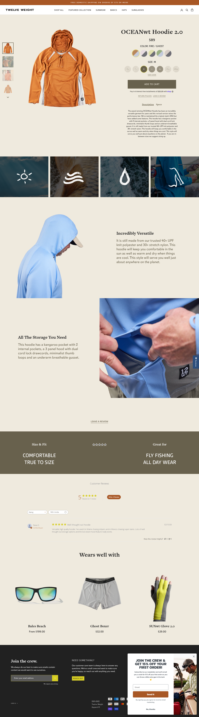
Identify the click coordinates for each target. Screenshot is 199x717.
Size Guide (152, 75)
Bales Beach (37, 626)
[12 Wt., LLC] (20, 10)
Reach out (78, 678)
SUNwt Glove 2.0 (162, 626)
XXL (168, 69)
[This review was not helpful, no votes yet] (169, 539)
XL (160, 69)
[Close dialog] (194, 656)
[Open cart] (192, 10)
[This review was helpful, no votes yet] (165, 539)
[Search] (187, 10)
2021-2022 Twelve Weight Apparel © (97, 704)
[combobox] (37, 512)
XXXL (176, 69)
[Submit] (55, 678)
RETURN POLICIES (145, 96)
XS (128, 69)
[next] (8, 97)
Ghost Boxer (99, 626)
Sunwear (100, 10)
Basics (113, 10)
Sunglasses (138, 10)
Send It (150, 694)
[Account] (182, 10)
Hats (124, 10)
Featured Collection (80, 10)
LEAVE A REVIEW (159, 96)
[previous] (8, 39)
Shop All (59, 10)
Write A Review (114, 497)
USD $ (13, 703)
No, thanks (150, 709)
